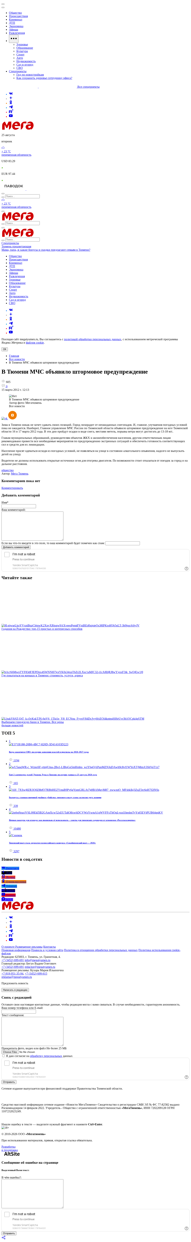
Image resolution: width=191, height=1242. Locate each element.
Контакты (49, 946)
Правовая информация (15, 950)
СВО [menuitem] (19, 68)
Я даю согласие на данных (39, 1056)
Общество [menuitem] (15, 12)
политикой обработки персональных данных (92, 339)
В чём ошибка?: (11, 1177)
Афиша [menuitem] (13, 29)
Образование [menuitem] (24, 47)
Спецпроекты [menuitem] (17, 71)
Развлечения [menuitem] (17, 32)
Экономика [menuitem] (16, 26)
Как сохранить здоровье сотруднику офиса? (44, 78)
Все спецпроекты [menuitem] (88, 86)
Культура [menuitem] (22, 51)
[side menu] (2, 7)
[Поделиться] (3, 1238)
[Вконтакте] (11, 94)
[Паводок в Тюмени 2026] (13, 189)
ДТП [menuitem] (12, 22)
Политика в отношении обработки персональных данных (101, 950)
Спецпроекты (10, 243)
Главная (14, 355)
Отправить (9, 1082)
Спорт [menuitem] (20, 54)
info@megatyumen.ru (37, 960)
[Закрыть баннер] (2, 4)
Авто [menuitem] (19, 57)
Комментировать (12, 488)
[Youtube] (11, 116)
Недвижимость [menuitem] (26, 61)
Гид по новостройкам (30, 74)
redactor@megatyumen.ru (40, 966)
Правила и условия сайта (47, 950)
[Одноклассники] (11, 103)
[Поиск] (2, 193)
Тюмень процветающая (16, 246)
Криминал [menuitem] (15, 19)
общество (7, 470)
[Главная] (44, 128)
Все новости (17, 359)
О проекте (8, 946)
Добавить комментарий (16, 547)
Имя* (4, 502)
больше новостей (12, 725)
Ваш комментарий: (13, 509)
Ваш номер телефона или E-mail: (22, 1007)
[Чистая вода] (35, 189)
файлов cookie (35, 342)
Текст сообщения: (12, 1015)
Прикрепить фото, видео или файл (34, 1048)
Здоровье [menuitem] (22, 44)
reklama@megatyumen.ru (16, 977)
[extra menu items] (13, 39)
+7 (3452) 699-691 (12, 960)
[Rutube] (11, 112)
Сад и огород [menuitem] (24, 64)
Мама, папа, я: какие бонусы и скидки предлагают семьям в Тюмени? (45, 249)
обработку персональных (46, 1056)
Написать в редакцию (15, 990)
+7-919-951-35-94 (12, 973)
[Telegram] (11, 107)
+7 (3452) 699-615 (36, 973)
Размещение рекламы (29, 946)
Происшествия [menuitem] (18, 16)
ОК (4, 349)
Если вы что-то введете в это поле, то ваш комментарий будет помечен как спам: (53, 543)
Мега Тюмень (19, 473)
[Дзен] (11, 98)
